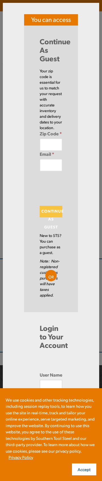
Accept (84, 469)
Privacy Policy (20, 457)
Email (47, 154)
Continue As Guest (51, 212)
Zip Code (51, 133)
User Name (51, 375)
